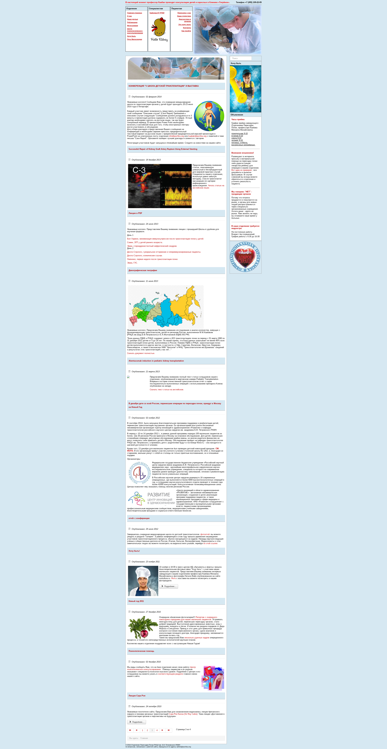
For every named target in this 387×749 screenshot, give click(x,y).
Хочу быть (131, 36)
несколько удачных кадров (196, 637)
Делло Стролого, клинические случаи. (145, 255)
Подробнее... (170, 586)
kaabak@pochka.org (197, 136)
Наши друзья (132, 19)
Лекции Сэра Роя (137, 696)
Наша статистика (184, 16)
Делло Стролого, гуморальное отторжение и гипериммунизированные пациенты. (164, 252)
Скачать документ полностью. (141, 353)
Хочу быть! (134, 551)
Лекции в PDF (135, 213)
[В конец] (169, 730)
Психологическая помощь (141, 651)
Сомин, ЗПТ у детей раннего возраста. (145, 242)
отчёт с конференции (139, 518)
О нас (129, 16)
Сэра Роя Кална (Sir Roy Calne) (183, 714)
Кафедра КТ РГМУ (157, 13)
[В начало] (130, 730)
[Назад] (137, 730)
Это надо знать (184, 24)
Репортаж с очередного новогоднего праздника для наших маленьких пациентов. (188, 618)
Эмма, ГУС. (132, 263)
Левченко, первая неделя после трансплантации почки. (152, 259)
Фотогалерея (132, 25)
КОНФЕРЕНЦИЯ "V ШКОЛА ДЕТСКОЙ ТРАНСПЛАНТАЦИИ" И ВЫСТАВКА (164, 86)
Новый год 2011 (136, 601)
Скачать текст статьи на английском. (167, 389)
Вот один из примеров (241, 170)
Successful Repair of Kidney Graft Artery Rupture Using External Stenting (163, 149)
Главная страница (134, 13)
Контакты (187, 28)
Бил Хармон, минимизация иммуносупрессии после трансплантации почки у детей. (165, 239)
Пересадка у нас (184, 13)
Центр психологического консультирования (135, 31)
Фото (173, 578)
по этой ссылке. (210, 543)
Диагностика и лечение (185, 20)
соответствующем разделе (171, 674)
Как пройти (186, 31)
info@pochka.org (176, 136)
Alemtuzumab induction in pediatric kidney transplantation (156, 361)
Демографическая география (143, 270)
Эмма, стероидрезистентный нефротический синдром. (152, 246)
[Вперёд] (162, 730)
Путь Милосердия (134, 39)
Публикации (132, 22)
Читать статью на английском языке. (208, 186)
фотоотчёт (205, 534)
